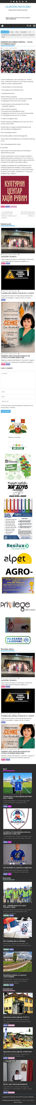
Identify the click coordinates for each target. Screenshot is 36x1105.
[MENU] (34, 26)
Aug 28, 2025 (7, 939)
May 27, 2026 (7, 1049)
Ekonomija (6, 915)
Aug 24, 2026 (7, 794)
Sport (9, 806)
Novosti (7, 206)
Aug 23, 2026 (7, 865)
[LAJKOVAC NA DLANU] (2, 25)
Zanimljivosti (13, 206)
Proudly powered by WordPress (11, 1100)
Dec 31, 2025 (7, 903)
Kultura (3, 206)
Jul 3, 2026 (6, 1015)
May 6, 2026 (7, 1082)
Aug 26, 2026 (5, 353)
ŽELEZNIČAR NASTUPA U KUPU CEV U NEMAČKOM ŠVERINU (28, 214)
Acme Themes (18, 1102)
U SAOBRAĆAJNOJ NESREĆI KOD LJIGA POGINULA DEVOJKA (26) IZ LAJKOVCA (9, 215)
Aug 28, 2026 (5, 254)
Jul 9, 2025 (6, 973)
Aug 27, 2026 (5, 291)
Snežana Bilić (14, 48)
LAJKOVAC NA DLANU (18, 6)
